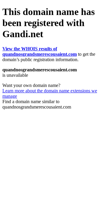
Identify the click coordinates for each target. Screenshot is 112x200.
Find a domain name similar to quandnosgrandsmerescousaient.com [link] (36, 104)
